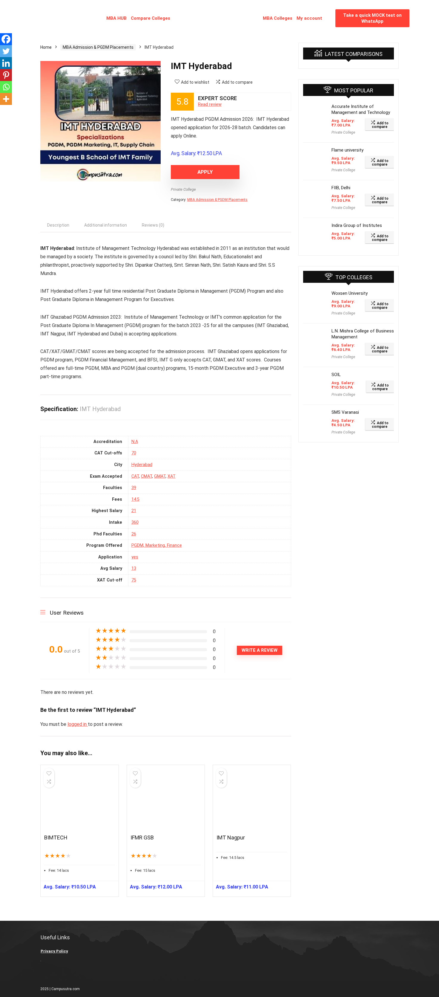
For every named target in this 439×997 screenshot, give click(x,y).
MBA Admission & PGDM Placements (98, 47)
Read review (210, 104)
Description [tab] (58, 225)
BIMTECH (55, 837)
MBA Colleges (277, 18)
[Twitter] (6, 51)
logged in (77, 724)
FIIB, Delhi (340, 187)
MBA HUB (116, 18)
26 (133, 534)
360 (135, 522)
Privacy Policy (54, 951)
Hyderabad (141, 464)
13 (133, 568)
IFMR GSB (142, 837)
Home (46, 47)
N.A (134, 441)
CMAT (146, 476)
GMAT (159, 476)
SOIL (336, 374)
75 (133, 580)
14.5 (135, 499)
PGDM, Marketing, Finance (156, 545)
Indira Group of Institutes (356, 225)
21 (133, 510)
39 (133, 487)
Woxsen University (349, 293)
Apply (205, 172)
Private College (183, 189)
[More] (6, 99)
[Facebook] (6, 39)
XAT (172, 476)
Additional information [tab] (105, 225)
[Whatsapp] (6, 87)
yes (134, 557)
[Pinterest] (6, 75)
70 (133, 453)
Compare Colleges (150, 18)
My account (309, 18)
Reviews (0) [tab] (153, 225)
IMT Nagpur (231, 837)
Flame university (347, 150)
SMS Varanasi (345, 412)
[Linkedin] (6, 63)
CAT (135, 476)
